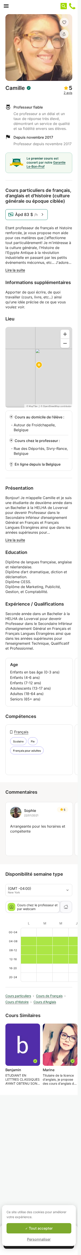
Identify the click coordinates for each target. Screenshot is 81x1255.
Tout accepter (40, 1228)
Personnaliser (39, 1239)
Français (21, 732)
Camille (15, 88)
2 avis (68, 93)
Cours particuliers (18, 996)
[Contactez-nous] (72, 6)
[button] (64, 22)
